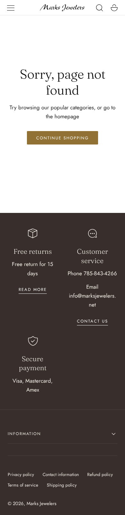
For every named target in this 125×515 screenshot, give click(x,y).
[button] (10, 7)
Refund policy (100, 474)
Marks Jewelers (41, 503)
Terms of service (23, 485)
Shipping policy (62, 485)
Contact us (92, 321)
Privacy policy (21, 474)
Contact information (61, 474)
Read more (33, 289)
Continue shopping (62, 138)
